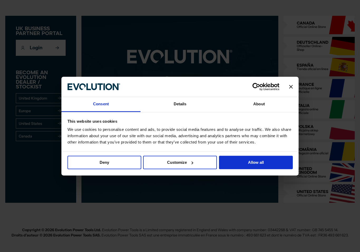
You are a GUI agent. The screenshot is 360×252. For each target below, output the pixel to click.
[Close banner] (291, 86)
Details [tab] (180, 104)
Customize (177, 162)
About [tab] (259, 104)
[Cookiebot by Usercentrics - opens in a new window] (256, 87)
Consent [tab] (101, 104)
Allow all (256, 162)
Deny (104, 162)
